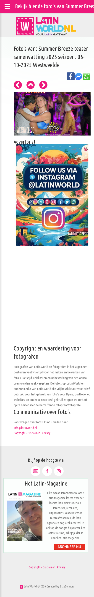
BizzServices (67, 586)
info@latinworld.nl (25, 428)
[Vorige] (18, 84)
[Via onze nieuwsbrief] (35, 471)
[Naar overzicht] (30, 84)
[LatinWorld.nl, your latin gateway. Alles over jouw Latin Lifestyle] (21, 586)
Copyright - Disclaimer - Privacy (32, 433)
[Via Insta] (59, 471)
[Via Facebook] (47, 471)
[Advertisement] (47, 297)
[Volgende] (43, 84)
